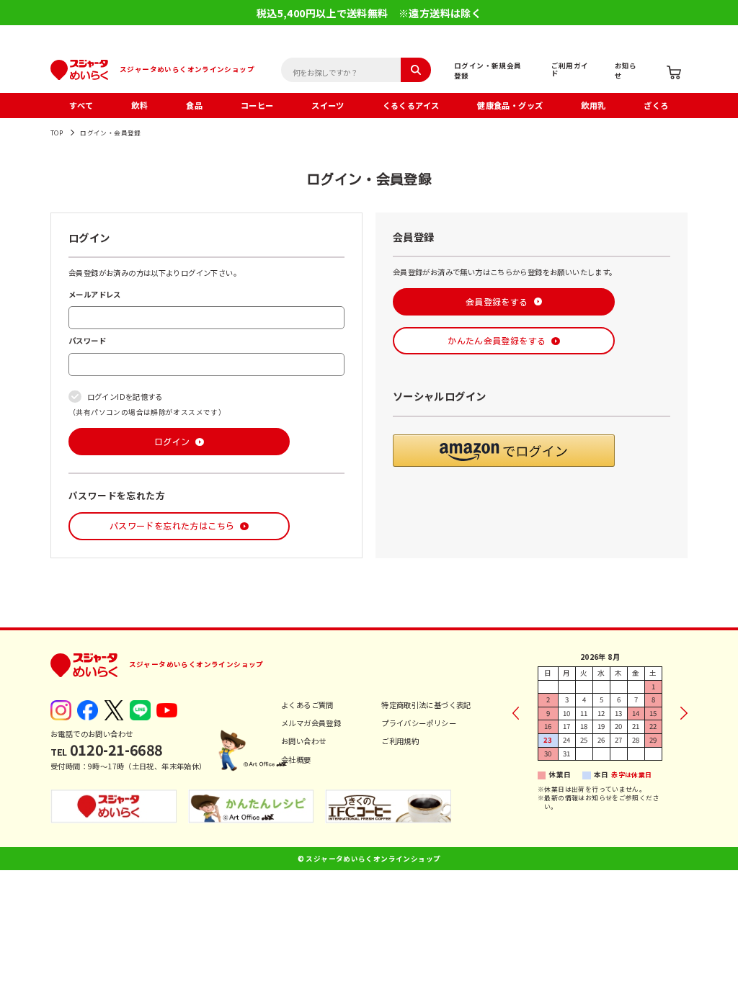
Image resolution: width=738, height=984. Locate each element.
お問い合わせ (303, 740)
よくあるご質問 (307, 704)
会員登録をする (497, 302)
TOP (56, 133)
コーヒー (257, 105)
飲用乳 (593, 105)
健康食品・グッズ (510, 105)
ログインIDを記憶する (125, 396)
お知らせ (626, 71)
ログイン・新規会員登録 (488, 71)
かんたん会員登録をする (497, 340)
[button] (504, 450)
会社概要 (296, 759)
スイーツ (327, 105)
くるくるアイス (411, 105)
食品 (194, 105)
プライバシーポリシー (418, 722)
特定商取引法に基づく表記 (426, 704)
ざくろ (656, 105)
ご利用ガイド (570, 69)
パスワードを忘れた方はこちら (172, 526)
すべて (81, 105)
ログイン (172, 441)
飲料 (139, 105)
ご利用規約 (400, 740)
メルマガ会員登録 (311, 722)
